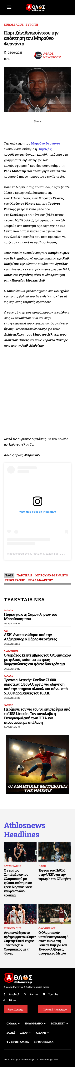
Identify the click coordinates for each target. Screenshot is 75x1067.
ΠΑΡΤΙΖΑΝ (24, 575)
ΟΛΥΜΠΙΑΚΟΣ (11, 651)
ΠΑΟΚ (42, 866)
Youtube (53, 994)
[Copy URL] (55, 130)
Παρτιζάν (44, 149)
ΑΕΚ (6, 631)
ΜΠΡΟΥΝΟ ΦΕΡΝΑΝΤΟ (51, 575)
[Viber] (37, 130)
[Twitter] (25, 994)
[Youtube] (44, 994)
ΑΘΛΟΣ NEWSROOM (52, 55)
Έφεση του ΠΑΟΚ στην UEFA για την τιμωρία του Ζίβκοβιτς (54, 874)
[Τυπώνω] (64, 130)
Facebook (14, 994)
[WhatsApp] (28, 130)
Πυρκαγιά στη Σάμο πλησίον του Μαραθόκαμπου (30, 616)
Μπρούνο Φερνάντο (45, 143)
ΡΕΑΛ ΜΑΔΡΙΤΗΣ (40, 580)
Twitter (34, 994)
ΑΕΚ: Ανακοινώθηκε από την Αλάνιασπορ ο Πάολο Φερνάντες (30, 636)
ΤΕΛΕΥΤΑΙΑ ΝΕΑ (24, 599)
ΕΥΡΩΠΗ (32, 24)
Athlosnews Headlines (24, 830)
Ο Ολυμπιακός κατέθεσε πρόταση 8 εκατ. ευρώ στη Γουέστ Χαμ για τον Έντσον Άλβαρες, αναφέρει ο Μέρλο (53, 942)
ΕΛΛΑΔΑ (8, 610)
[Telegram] (46, 130)
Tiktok (12, 1000)
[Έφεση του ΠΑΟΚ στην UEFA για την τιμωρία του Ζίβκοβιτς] (54, 852)
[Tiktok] (4, 1000)
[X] (20, 130)
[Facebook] (11, 130)
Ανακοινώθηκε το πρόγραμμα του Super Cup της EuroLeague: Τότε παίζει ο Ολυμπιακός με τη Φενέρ (20, 942)
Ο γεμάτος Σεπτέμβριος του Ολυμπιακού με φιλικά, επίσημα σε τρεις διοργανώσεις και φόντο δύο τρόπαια (37, 659)
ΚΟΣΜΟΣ (8, 705)
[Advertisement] (37, 392)
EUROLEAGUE (14, 24)
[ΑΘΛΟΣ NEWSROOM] (38, 55)
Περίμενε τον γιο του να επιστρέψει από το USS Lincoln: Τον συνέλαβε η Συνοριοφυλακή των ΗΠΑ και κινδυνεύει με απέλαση (37, 716)
